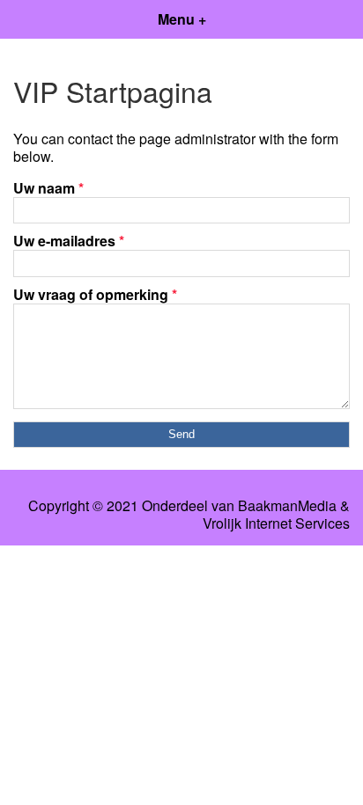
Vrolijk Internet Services (276, 523)
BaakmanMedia (287, 506)
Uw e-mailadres (68, 241)
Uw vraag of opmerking (95, 294)
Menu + (182, 19)
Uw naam (48, 188)
